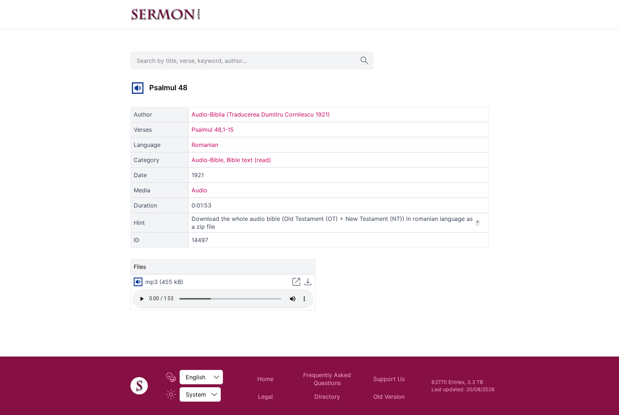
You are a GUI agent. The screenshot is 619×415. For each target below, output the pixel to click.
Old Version (389, 396)
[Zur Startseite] (165, 14)
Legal (265, 396)
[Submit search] (364, 60)
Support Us (389, 379)
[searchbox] (251, 60)
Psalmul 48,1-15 (213, 129)
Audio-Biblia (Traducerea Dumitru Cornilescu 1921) (261, 114)
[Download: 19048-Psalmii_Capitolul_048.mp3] (308, 282)
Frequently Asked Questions (327, 378)
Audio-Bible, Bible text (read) (231, 159)
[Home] (139, 385)
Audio (199, 190)
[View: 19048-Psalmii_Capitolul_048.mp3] (296, 282)
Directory (327, 396)
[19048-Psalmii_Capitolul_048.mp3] (137, 88)
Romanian (205, 144)
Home (265, 379)
